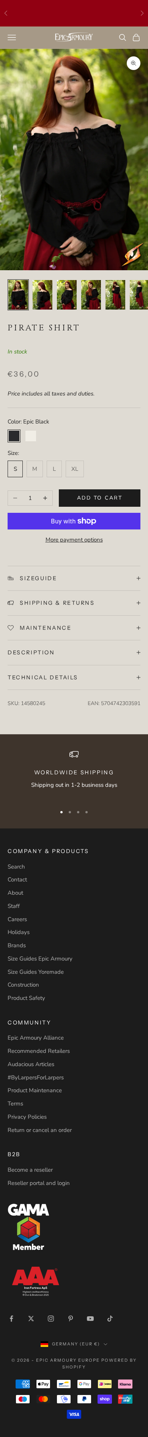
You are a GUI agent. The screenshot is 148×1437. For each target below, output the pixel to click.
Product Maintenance (35, 1090)
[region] (74, 774)
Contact (17, 879)
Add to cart (100, 497)
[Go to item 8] (66, 294)
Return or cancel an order (40, 1130)
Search (16, 866)
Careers (17, 919)
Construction (23, 985)
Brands (17, 945)
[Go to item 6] (18, 294)
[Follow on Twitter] (31, 1318)
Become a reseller (30, 1170)
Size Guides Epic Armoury (40, 958)
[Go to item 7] (42, 294)
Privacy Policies (27, 1117)
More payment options (74, 539)
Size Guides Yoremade (36, 972)
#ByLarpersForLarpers (36, 1077)
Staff (14, 906)
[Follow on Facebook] (11, 1318)
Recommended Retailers (39, 1051)
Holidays (19, 932)
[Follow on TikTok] (110, 1318)
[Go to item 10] (115, 294)
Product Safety (26, 998)
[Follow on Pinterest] (70, 1318)
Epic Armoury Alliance (36, 1038)
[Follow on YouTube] (90, 1318)
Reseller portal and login (39, 1183)
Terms (15, 1103)
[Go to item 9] (91, 294)
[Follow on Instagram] (51, 1318)
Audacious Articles (31, 1064)
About (15, 893)
